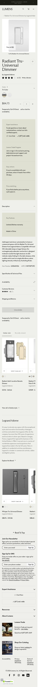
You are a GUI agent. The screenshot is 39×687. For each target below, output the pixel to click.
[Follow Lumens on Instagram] (18, 675)
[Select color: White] (5, 376)
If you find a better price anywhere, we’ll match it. (17, 191)
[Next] (33, 2)
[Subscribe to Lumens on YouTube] (23, 675)
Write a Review (26, 78)
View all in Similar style (9, 408)
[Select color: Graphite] (7, 507)
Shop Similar (16, 371)
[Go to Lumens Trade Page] (7, 629)
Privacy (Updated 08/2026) (18, 660)
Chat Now (19, 595)
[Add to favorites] (32, 61)
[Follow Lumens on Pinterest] (14, 675)
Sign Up (30, 547)
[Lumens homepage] (7, 9)
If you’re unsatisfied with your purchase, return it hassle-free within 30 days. (18, 172)
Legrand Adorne (9, 74)
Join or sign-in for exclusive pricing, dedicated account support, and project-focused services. (17, 153)
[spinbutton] (26, 104)
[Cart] (29, 10)
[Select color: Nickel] (33, 376)
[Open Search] (23, 9)
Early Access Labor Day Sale (19, 2)
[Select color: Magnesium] (3, 507)
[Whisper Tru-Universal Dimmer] (15, 482)
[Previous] (4, 2)
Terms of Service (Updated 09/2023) (30, 661)
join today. (24, 629)
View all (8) (10, 47)
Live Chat (12, 136)
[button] (9, 78)
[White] (9, 95)
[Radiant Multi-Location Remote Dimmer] (15, 351)
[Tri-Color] (4, 95)
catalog (27, 647)
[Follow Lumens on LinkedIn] (28, 675)
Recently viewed (20, 333)
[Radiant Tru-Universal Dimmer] (18, 35)
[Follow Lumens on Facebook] (9, 675)
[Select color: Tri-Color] (3, 376)
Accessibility (6, 659)
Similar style (7, 333)
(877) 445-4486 (24, 136)
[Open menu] (33, 9)
